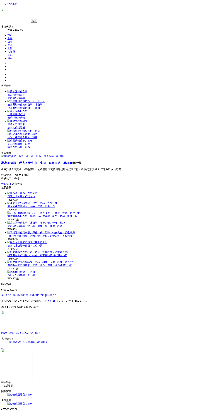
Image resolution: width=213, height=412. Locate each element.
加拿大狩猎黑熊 (16, 127)
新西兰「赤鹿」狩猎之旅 (21, 196)
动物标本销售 (20, 295)
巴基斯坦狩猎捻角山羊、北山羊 (24, 108)
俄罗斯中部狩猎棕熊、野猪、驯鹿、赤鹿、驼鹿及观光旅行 (39, 265)
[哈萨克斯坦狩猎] (17, 111)
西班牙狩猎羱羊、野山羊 (21, 275)
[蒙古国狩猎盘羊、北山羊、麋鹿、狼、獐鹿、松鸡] (36, 222)
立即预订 (6, 184)
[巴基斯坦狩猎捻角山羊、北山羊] (26, 101)
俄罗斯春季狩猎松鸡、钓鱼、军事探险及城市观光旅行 (37, 255)
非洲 (9, 38)
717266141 (49, 301)
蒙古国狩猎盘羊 (16, 98)
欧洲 (9, 41)
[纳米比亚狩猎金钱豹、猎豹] (23, 130)
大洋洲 (11, 51)
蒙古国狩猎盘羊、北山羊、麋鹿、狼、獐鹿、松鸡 (34, 226)
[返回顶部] (1, 347)
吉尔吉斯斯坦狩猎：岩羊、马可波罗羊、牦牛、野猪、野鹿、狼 (42, 216)
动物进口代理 (37, 295)
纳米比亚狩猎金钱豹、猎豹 (22, 137)
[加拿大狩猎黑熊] (17, 121)
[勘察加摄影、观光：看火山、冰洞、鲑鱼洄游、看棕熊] (32, 156)
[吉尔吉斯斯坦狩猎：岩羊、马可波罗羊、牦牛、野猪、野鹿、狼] (43, 213)
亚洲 (9, 48)
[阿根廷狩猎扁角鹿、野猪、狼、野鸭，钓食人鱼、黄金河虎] (41, 232)
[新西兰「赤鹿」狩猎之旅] (22, 193)
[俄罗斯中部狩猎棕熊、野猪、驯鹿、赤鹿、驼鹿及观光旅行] (41, 262)
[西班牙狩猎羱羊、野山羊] (22, 272)
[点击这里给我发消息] (19, 394)
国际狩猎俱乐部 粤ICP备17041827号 (21, 333)
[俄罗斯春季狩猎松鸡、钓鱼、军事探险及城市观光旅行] (38, 252)
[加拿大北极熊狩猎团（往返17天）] (27, 242)
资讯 (9, 55)
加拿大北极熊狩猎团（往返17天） (26, 245)
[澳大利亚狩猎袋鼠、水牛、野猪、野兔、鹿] (32, 203)
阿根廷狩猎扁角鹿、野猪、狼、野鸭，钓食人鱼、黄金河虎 (39, 235)
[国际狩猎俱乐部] (23, 17)
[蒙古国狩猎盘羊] (17, 91)
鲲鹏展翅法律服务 (38, 342)
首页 (9, 35)
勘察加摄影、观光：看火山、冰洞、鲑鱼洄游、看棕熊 (36, 163)
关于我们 (6, 295)
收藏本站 (12, 4)
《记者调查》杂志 (17, 342)
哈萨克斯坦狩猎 (16, 117)
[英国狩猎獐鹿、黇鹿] (19, 140)
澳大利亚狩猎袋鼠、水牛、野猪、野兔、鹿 (31, 206)
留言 (9, 58)
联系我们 (51, 295)
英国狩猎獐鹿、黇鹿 (18, 147)
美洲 (9, 45)
